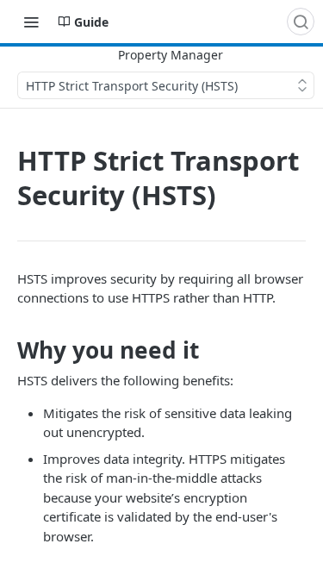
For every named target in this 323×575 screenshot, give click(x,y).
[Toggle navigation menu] (31, 21)
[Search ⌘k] (300, 21)
